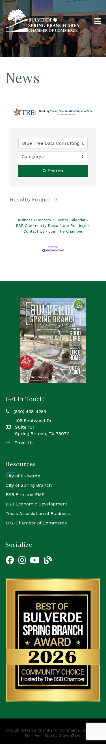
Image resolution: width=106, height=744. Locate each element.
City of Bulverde (23, 476)
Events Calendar (70, 220)
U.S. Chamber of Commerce (36, 523)
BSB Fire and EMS (25, 494)
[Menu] (97, 21)
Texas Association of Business (38, 513)
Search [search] (55, 170)
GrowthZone (70, 736)
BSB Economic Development (36, 504)
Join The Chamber (66, 231)
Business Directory (33, 220)
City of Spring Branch (29, 485)
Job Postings (74, 225)
